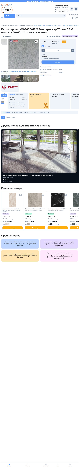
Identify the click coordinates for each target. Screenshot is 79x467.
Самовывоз (19, 94)
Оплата (26, 112)
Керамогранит (10, 117)
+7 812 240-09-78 (61, 6)
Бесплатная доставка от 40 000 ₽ (62, 10)
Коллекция (6, 112)
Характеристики (16, 112)
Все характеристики (45, 75)
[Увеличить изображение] (36, 41)
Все (3, 117)
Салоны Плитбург (43, 112)
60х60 (32, 221)
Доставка (12, 94)
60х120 (10, 221)
